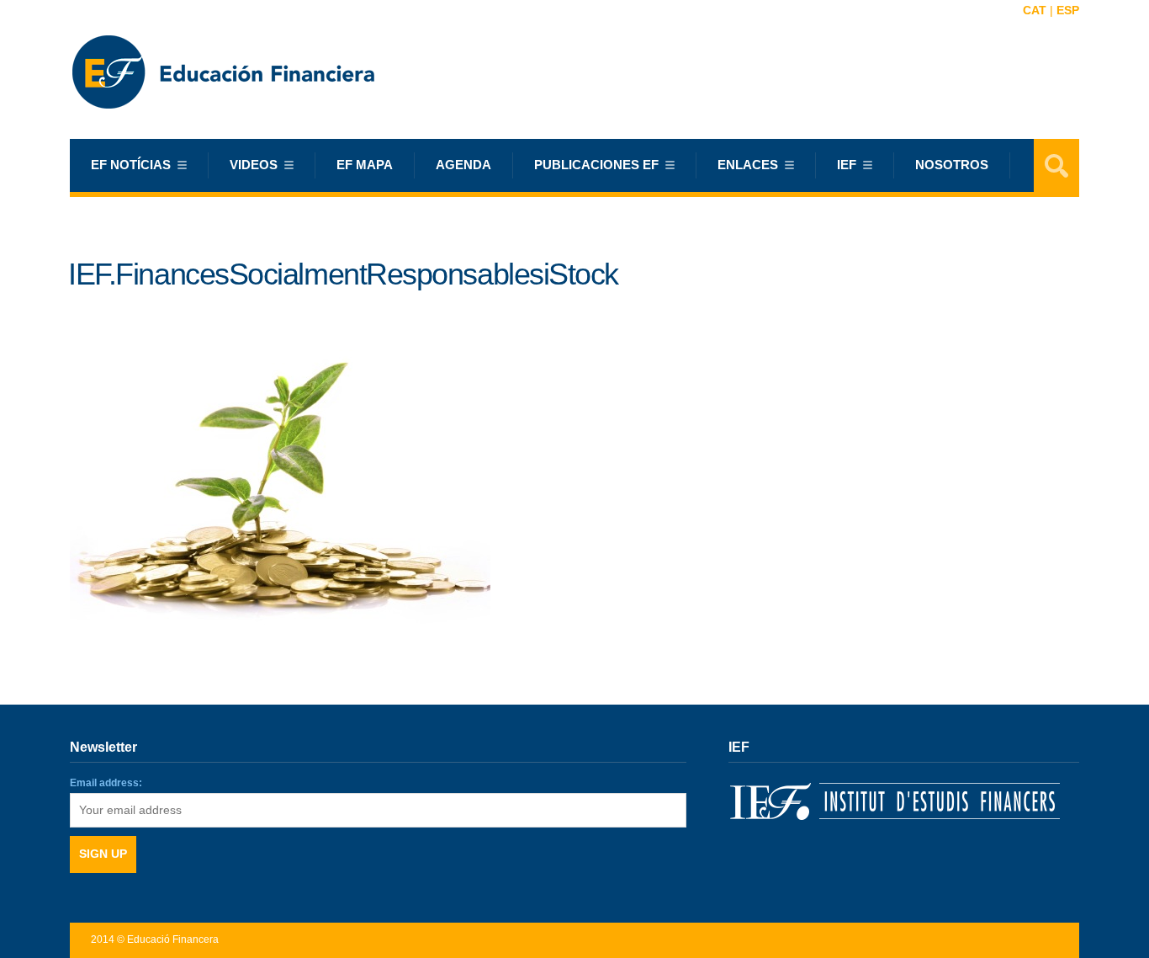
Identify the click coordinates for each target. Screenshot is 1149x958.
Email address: (106, 783)
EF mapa (364, 164)
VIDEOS (254, 164)
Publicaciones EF (596, 164)
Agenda (463, 164)
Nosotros (951, 164)
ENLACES (747, 164)
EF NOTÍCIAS (131, 164)
